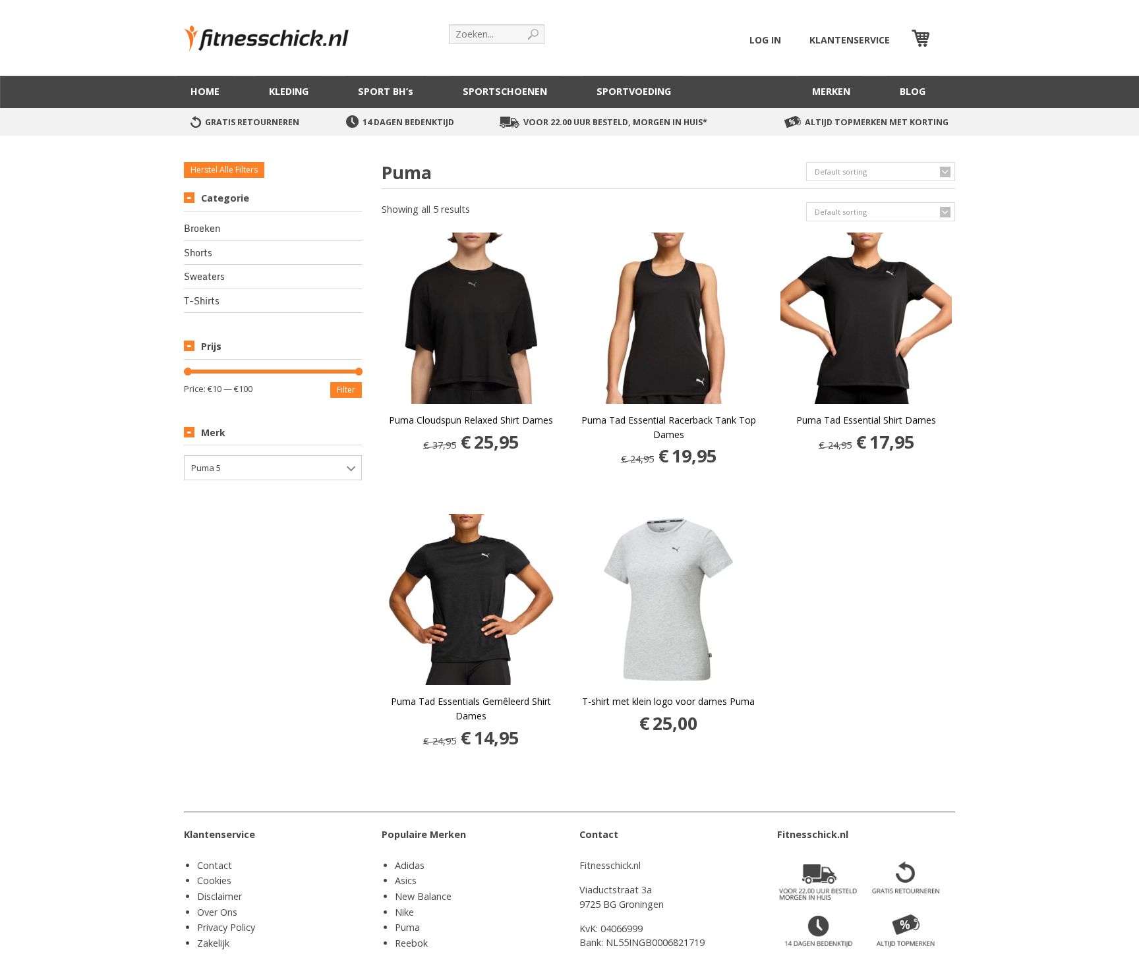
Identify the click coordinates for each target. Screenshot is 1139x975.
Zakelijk (213, 943)
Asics (406, 880)
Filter (346, 389)
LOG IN (765, 40)
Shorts (198, 253)
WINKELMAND (944, 40)
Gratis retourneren (252, 122)
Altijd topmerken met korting (877, 122)
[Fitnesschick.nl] (273, 32)
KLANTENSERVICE (849, 40)
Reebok (411, 943)
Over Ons (217, 912)
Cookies (214, 880)
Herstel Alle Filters (224, 169)
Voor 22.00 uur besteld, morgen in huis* (615, 122)
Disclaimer (219, 896)
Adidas (409, 865)
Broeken (202, 228)
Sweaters (204, 276)
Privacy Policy (226, 927)
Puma (407, 927)
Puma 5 (206, 468)
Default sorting (841, 172)
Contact (214, 865)
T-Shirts (201, 301)
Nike (404, 912)
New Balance (423, 896)
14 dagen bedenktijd (408, 122)
